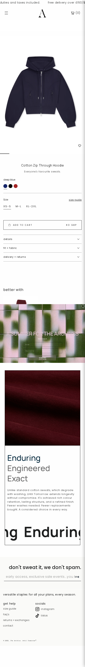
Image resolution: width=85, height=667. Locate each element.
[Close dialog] (83, 306)
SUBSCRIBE (42, 358)
